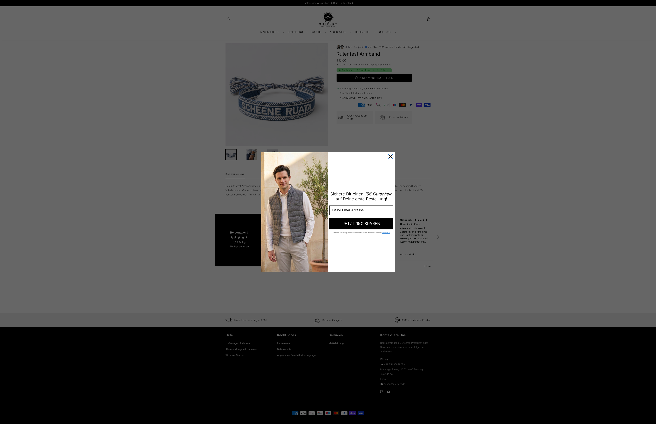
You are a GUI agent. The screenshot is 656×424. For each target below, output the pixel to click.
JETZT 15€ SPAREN (361, 223)
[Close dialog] (390, 156)
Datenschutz (386, 233)
